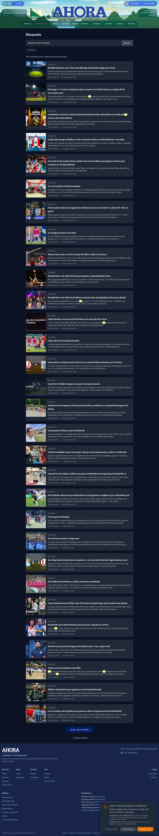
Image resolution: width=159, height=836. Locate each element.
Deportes (85, 24)
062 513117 (97, 802)
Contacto (154, 777)
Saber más (129, 812)
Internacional (6, 785)
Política (55, 24)
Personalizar (128, 829)
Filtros (32, 50)
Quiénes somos (97, 833)
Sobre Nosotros (7, 797)
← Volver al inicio (80, 738)
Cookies (4, 816)
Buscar (127, 43)
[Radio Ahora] (9, 4)
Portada (47, 774)
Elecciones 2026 (41, 24)
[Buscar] (5, 4)
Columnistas (34, 777)
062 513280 (99, 805)
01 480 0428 (100, 799)
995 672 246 (100, 797)
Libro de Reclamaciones (10, 820)
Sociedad (108, 24)
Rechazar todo (111, 829)
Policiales (131, 24)
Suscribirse (134, 3)
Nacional (66, 24)
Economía (96, 24)
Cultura (18, 774)
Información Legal (8, 801)
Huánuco (27, 24)
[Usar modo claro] (126, 4)
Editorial (75, 24)
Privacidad (72, 833)
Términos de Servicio (84, 833)
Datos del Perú (49, 781)
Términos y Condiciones (10, 812)
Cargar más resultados (79, 729)
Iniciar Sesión (149, 3)
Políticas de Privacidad (9, 805)
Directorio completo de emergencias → (95, 810)
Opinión (120, 24)
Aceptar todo (145, 829)
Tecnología (20, 777)
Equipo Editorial (7, 808)
